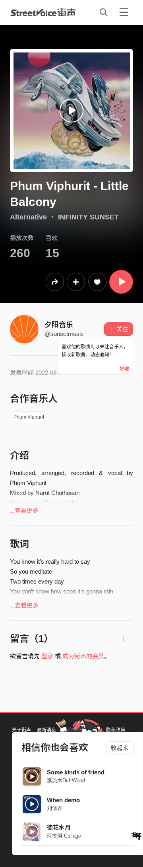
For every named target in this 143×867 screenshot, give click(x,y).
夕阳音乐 (58, 325)
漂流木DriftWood (66, 781)
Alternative (28, 217)
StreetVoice (42, 12)
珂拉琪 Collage (64, 836)
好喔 (124, 369)
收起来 (120, 748)
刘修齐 (54, 808)
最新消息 (46, 730)
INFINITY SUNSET (88, 217)
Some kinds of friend (75, 772)
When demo (63, 800)
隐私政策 (115, 730)
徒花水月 (59, 827)
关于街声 (21, 730)
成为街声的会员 (83, 656)
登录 (47, 656)
